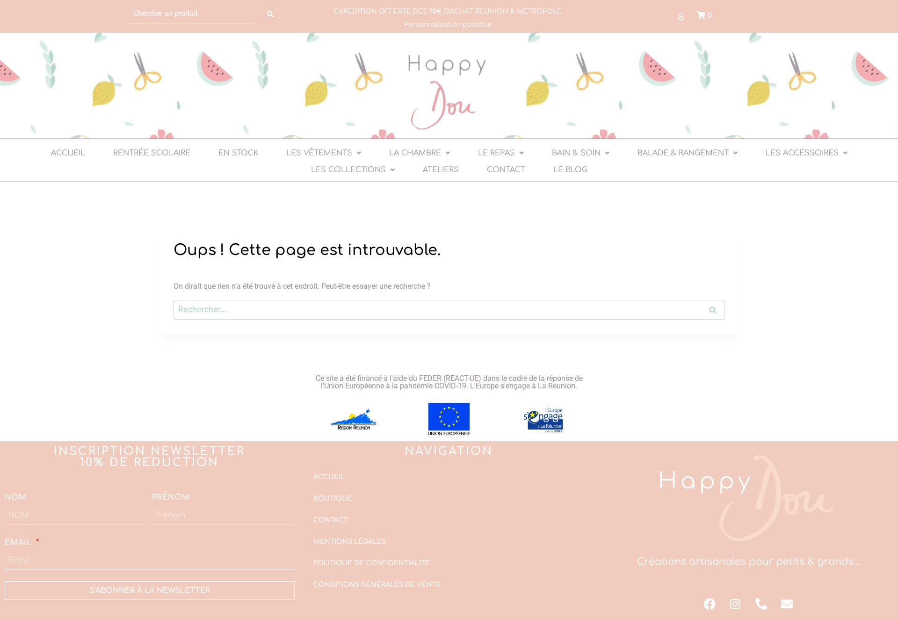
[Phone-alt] (761, 603)
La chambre (415, 153)
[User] (681, 16)
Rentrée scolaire (151, 153)
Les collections (348, 170)
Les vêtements (319, 153)
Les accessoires (802, 153)
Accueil (68, 153)
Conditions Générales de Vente (377, 584)
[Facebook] (709, 603)
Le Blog (570, 170)
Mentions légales (349, 541)
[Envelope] (786, 603)
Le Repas (496, 153)
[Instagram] (735, 603)
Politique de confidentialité (371, 563)
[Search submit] (270, 14)
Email (20, 542)
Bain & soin (576, 153)
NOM (16, 497)
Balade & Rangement (683, 153)
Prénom (171, 497)
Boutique (332, 498)
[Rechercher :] (449, 309)
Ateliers (441, 170)
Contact (506, 170)
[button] (323, 153)
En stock (238, 153)
